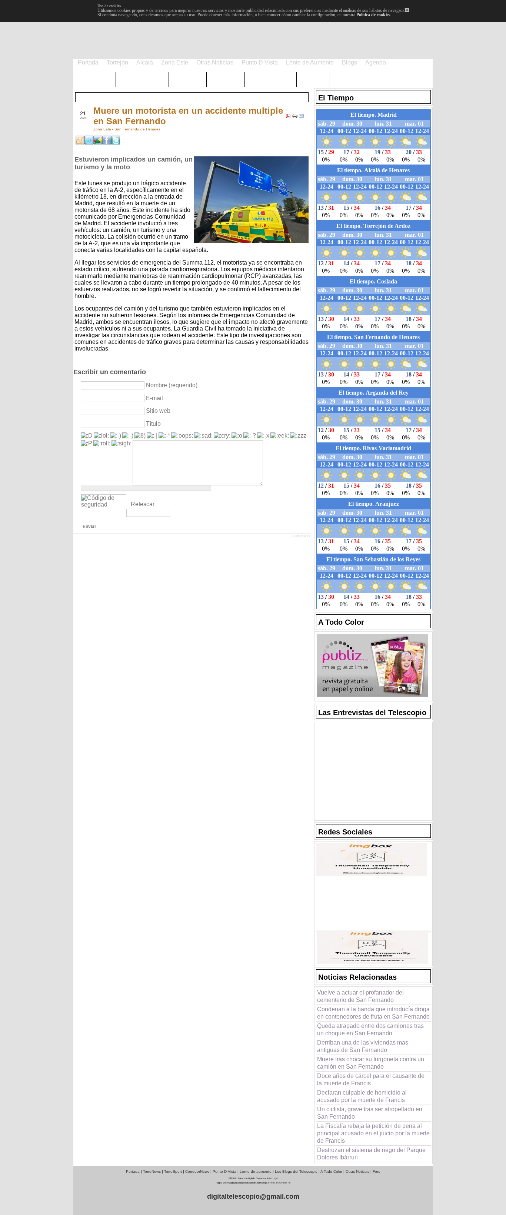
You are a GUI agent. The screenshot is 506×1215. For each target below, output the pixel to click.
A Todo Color (331, 1171)
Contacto (260, 1178)
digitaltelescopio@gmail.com (253, 1196)
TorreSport (173, 1171)
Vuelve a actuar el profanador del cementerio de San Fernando (360, 996)
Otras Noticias (357, 1171)
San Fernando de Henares (137, 129)
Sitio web (158, 411)
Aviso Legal (272, 1178)
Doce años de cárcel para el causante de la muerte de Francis (371, 1079)
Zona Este (102, 129)
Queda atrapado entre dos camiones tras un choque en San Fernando (370, 1029)
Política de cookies (373, 14)
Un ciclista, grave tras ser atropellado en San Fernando (369, 1113)
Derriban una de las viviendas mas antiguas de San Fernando (362, 1046)
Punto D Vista (224, 1171)
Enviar (89, 526)
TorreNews (152, 1171)
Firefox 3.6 (273, 1183)
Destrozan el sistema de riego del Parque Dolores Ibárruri (371, 1154)
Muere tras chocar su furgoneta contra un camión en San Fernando (370, 1063)
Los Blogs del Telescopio (296, 1171)
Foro (376, 1171)
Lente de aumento (256, 1171)
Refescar (142, 504)
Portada (133, 1171)
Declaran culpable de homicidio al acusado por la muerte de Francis (362, 1096)
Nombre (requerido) (171, 385)
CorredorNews (197, 1171)
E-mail (154, 398)
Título (153, 424)
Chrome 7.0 (284, 1183)
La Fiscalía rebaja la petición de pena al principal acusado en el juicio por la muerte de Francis (373, 1133)
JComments (301, 536)
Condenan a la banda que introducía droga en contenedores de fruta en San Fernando (373, 1013)
